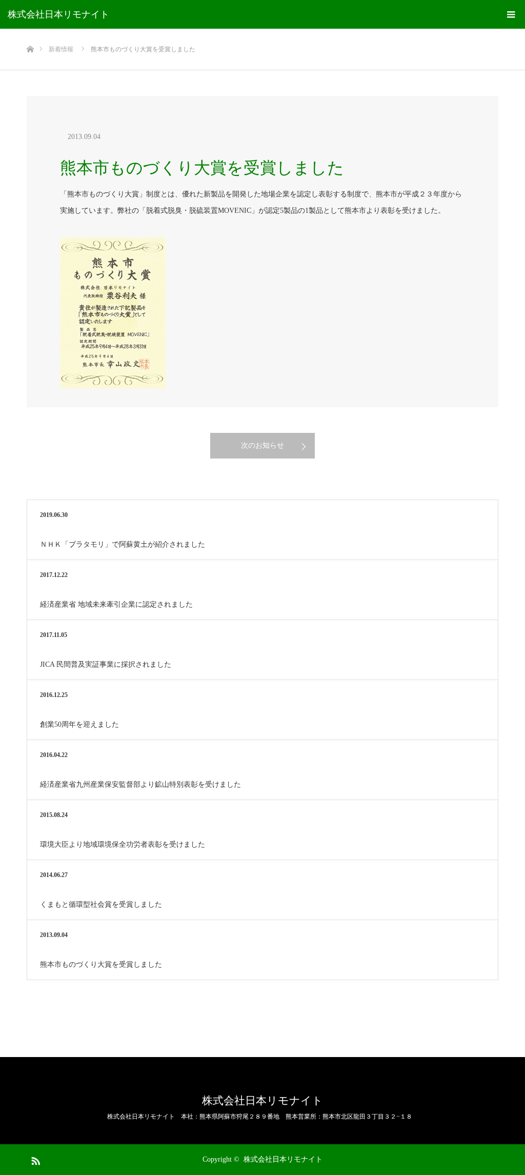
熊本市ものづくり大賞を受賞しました (101, 964)
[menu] (510, 14)
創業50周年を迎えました (79, 724)
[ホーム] (30, 32)
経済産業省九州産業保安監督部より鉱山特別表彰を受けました (140, 784)
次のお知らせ (262, 445)
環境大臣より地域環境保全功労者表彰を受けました (122, 844)
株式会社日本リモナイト (58, 14)
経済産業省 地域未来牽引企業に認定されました (116, 604)
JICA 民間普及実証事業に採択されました (105, 664)
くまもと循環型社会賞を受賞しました (101, 904)
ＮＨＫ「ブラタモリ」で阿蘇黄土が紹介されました (122, 544)
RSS (34, 1159)
